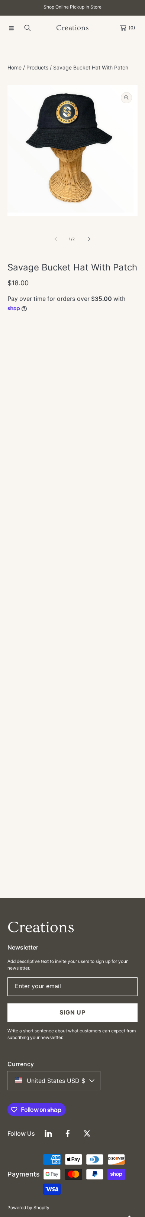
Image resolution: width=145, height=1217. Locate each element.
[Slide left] (56, 239)
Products (37, 67)
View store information (43, 485)
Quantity (17, 337)
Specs (58, 614)
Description (33, 614)
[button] (11, 28)
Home (14, 67)
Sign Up (72, 1012)
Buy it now (72, 405)
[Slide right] (89, 239)
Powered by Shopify (28, 1207)
